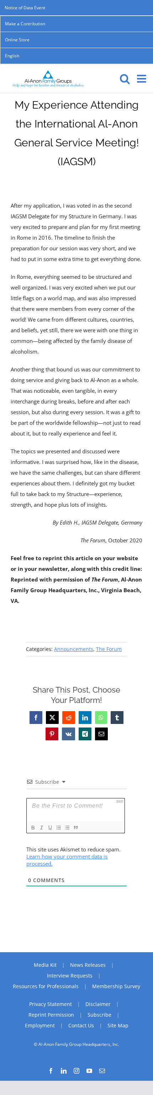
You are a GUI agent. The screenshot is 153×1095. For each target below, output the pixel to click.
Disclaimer (98, 1004)
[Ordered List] (58, 827)
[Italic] (41, 827)
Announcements (73, 649)
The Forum (109, 649)
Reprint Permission (51, 1014)
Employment (40, 1025)
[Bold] (32, 827)
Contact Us (81, 1025)
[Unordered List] (67, 827)
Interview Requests (70, 975)
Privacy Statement (50, 1004)
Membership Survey (116, 986)
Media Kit (45, 964)
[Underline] (50, 827)
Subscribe (99, 1014)
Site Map (117, 1025)
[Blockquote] (75, 827)
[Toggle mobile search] (125, 78)
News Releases (88, 964)
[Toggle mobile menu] (142, 78)
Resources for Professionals (46, 986)
